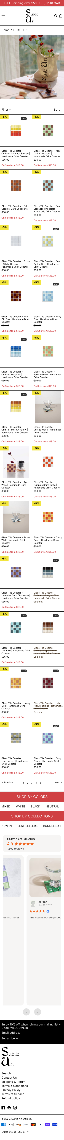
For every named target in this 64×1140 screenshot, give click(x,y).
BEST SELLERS (27, 826)
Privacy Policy (10, 1090)
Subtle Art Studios (21, 1119)
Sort (57, 109)
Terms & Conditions (14, 1086)
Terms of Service (12, 1094)
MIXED (5, 806)
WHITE (20, 806)
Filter (4, 109)
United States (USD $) (13, 1132)
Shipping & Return (13, 1081)
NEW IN (6, 826)
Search (6, 1073)
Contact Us (9, 1077)
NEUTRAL (52, 806)
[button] (56, 16)
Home (5, 30)
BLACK (35, 806)
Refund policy (10, 1098)
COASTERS (20, 30)
